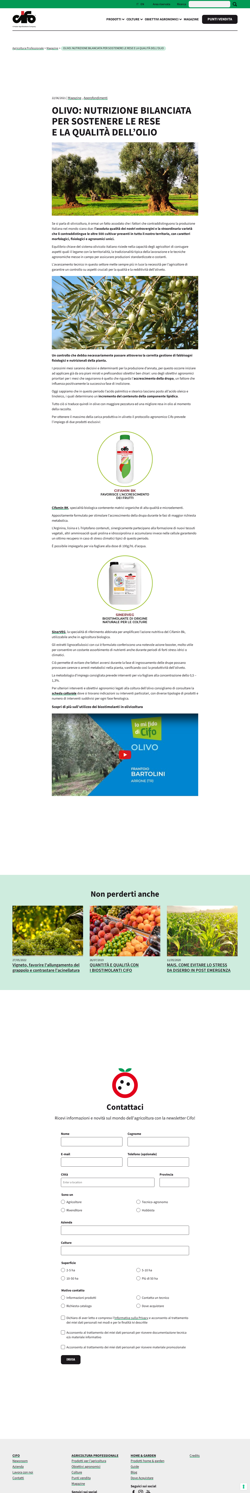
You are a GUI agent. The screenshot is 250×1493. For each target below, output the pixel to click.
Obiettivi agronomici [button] (161, 19)
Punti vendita (220, 19)
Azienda (66, 1222)
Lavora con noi (22, 1472)
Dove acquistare (153, 1306)
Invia (70, 1359)
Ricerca (181, 4)
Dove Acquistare (142, 1478)
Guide (135, 1466)
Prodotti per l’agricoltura (89, 1461)
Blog (134, 1472)
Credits (195, 1456)
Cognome (134, 1134)
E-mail (65, 1154)
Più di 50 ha (150, 1278)
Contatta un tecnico (155, 1298)
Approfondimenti (96, 98)
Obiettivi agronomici (86, 1466)
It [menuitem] (137, 4)
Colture (66, 1242)
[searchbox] (64, 1250)
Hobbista (148, 1210)
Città (64, 1174)
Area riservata (161, 4)
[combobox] (125, 1250)
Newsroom (20, 1461)
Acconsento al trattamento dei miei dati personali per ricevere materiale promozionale (126, 1347)
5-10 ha (147, 1270)
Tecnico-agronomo (155, 1202)
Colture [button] (132, 19)
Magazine (191, 19)
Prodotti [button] (113, 19)
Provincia (166, 1174)
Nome (65, 1134)
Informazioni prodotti (81, 1298)
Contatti (18, 1478)
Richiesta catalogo (79, 1306)
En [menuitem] (142, 4)
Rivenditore (74, 1210)
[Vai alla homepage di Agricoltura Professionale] (24, 27)
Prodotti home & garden (147, 1461)
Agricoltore (74, 1202)
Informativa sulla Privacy (131, 1318)
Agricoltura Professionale (28, 48)
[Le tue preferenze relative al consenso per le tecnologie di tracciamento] (243, 1486)
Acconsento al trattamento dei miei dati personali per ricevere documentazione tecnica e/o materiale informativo (126, 1335)
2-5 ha (70, 1270)
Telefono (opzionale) (142, 1154)
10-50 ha (72, 1278)
